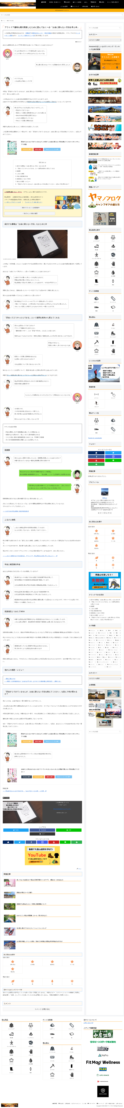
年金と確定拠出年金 (22, 176)
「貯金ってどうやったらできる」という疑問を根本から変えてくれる (36, 168)
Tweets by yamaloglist (95, 438)
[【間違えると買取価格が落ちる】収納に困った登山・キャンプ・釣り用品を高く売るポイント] (104, 723)
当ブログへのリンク (76, 1103)
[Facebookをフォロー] (31, 842)
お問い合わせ (88, 1023)
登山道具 (61, 1103)
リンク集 (84, 1103)
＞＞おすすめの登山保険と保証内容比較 (15, 511)
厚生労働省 (47, 33)
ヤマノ (104, 498)
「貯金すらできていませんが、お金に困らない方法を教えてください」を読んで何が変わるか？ (43, 184)
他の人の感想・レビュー (23, 181)
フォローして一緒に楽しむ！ (33, 202)
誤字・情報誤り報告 (110, 1103)
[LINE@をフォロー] (65, 842)
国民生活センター (37, 33)
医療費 (18, 171)
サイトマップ (101, 1103)
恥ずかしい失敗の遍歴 (30, 213)
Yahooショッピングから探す (52, 149)
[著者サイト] (8, 842)
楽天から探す (38, 149)
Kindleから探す (26, 776)
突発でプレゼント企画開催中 (31, 207)
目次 (40, 162)
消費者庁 (28, 33)
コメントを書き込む (42, 1009)
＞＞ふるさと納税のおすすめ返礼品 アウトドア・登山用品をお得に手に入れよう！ (29, 556)
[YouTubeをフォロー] (53, 842)
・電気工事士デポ (9, 679)
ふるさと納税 (20, 173)
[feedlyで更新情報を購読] (76, 842)
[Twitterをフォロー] (19, 842)
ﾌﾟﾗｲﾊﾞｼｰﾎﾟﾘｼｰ (92, 1103)
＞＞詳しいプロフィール (11, 202)
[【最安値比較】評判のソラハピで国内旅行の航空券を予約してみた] (113, 694)
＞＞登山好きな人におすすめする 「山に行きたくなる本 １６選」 (24, 791)
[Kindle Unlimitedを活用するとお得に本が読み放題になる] (96, 713)
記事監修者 (67, 1103)
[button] (122, 15)
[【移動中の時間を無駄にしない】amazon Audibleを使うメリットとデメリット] (113, 713)
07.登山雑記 (6, 797)
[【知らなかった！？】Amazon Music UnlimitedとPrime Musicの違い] (96, 704)
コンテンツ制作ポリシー (25, 35)
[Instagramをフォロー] (42, 842)
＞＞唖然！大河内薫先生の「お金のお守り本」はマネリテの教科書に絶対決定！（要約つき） (33, 681)
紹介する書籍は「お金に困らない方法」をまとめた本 (31, 166)
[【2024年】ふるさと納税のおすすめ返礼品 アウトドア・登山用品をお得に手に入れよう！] (96, 694)
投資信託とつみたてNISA (24, 179)
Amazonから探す (27, 149)
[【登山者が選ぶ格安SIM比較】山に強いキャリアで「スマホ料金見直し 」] (113, 704)
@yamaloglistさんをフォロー (62, 809)
